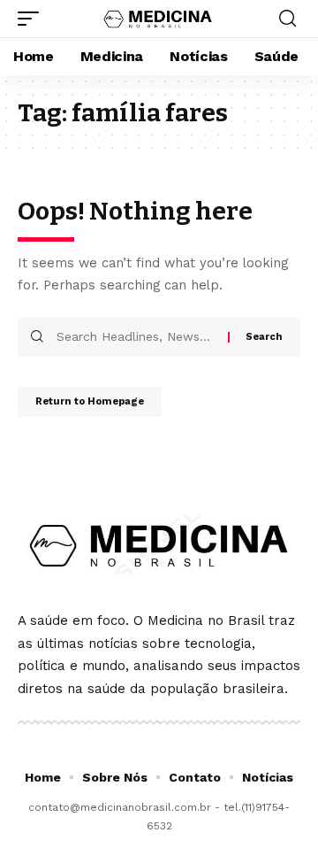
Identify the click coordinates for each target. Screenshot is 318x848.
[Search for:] (135, 337)
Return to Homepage (89, 401)
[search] (287, 18)
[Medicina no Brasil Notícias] (159, 19)
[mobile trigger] (33, 19)
